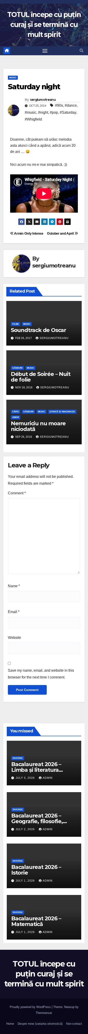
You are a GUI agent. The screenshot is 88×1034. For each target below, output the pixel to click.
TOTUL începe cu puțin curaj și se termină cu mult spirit (44, 24)
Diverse (18, 758)
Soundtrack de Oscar (38, 330)
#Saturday (68, 112)
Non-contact (74, 1023)
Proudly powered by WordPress (31, 1007)
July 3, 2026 (26, 777)
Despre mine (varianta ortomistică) (40, 1023)
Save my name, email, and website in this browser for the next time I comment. (41, 673)
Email (13, 612)
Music (12, 77)
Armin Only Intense (28, 233)
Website (14, 638)
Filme (15, 324)
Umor (15, 417)
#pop (54, 112)
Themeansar (44, 1013)
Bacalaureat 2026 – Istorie (36, 870)
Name (14, 586)
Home (10, 1023)
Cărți (15, 411)
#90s (59, 105)
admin (48, 777)
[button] (81, 51)
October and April (60, 233)
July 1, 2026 (26, 880)
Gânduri (17, 368)
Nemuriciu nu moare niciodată (38, 426)
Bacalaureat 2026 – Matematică (36, 921)
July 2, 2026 (26, 829)
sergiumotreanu (43, 100)
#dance (71, 105)
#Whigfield (33, 119)
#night (43, 112)
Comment (17, 493)
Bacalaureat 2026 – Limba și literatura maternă (36, 770)
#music (30, 112)
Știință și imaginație (62, 411)
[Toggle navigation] (45, 51)
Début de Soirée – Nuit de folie (40, 377)
